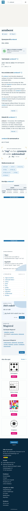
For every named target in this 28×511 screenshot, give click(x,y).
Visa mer (13, 131)
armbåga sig (12, 169)
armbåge (16, 172)
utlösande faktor (9, 279)
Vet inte (17, 156)
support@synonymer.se (9, 462)
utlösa (6, 281)
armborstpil (5, 166)
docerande (20, 342)
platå (6, 283)
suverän (12, 332)
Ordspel (5, 478)
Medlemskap (6, 495)
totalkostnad (8, 293)
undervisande (14, 334)
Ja (9, 156)
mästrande (21, 334)
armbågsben (5, 175)
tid (9, 62)
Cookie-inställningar (8, 491)
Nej (13, 156)
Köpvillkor (5, 497)
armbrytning (20, 166)
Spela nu (14, 376)
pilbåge (7, 43)
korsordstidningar (12, 453)
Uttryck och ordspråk (8, 480)
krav (6, 285)
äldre (7, 62)
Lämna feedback (7, 483)
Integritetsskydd (7, 489)
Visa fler (13, 110)
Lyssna (5, 34)
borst (7, 142)
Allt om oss (6, 503)
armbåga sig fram (7, 172)
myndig (6, 344)
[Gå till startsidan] (3, 2)
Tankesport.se (19, 451)
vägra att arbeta (9, 277)
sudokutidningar (7, 455)
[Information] (18, 59)
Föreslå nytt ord (7, 481)
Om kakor (5, 493)
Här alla (15, 317)
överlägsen (21, 344)
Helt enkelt (9, 305)
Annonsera (5, 505)
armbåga (5, 169)
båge (3, 43)
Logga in (14, 444)
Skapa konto (14, 442)
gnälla (6, 287)
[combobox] (15, 2)
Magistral (8, 326)
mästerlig (6, 332)
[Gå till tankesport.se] (14, 457)
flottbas (7, 295)
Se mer (23, 359)
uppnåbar (8, 291)
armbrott (13, 166)
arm (3, 142)
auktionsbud (18, 154)
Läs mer (22, 317)
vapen (3, 62)
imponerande (7, 346)
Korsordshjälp (6, 476)
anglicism (8, 289)
